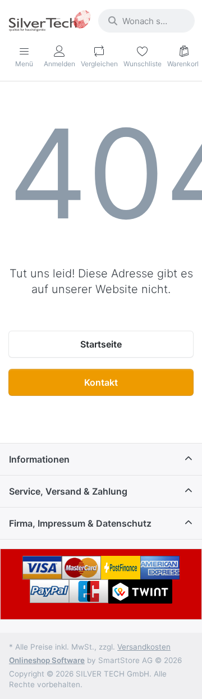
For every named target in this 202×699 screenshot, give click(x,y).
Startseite (101, 344)
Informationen (39, 459)
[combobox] (146, 21)
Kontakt (101, 382)
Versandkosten (144, 646)
